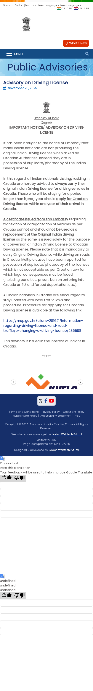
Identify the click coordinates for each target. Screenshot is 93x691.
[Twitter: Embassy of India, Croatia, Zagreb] (40, 400)
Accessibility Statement (55, 416)
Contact (19, 5)
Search (87, 54)
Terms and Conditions (24, 412)
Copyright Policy (73, 412)
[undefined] (6, 595)
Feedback (30, 5)
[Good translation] (6, 478)
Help (77, 416)
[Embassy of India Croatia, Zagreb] (46, 25)
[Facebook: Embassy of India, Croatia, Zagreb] (45, 400)
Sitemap (8, 5)
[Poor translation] (19, 478)
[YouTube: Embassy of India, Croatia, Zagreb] (51, 400)
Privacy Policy (51, 412)
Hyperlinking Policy (25, 416)
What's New (77, 43)
